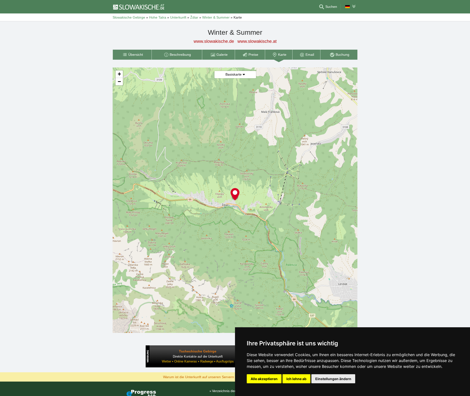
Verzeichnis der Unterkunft (232, 391)
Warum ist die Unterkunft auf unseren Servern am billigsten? (209, 376)
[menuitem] (132, 55)
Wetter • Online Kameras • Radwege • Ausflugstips (198, 361)
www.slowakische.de (214, 41)
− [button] (119, 82)
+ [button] (119, 74)
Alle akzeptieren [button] (264, 379)
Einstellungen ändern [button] (333, 379)
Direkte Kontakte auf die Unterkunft (198, 356)
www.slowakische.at (257, 41)
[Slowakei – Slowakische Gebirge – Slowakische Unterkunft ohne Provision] (138, 7)
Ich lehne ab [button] (296, 379)
